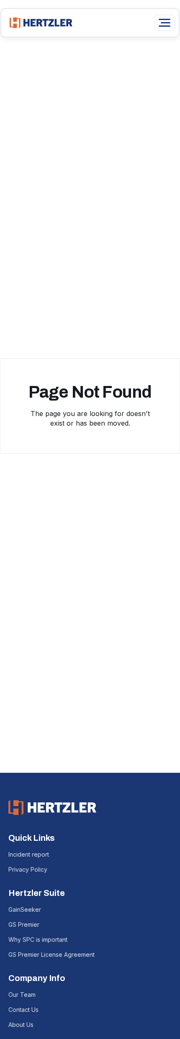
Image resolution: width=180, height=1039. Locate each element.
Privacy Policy (27, 869)
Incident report (28, 854)
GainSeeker (24, 909)
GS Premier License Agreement (51, 954)
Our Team (22, 994)
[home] (38, 22)
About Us (20, 1024)
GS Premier (23, 924)
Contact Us (23, 1009)
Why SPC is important (37, 939)
